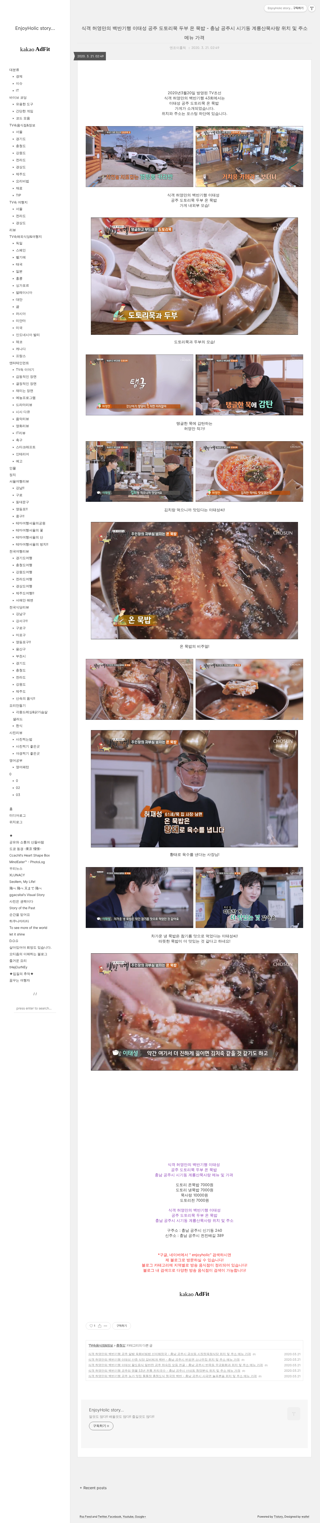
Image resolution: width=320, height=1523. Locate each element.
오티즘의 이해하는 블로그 (28, 954)
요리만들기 (17, 705)
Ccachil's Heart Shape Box (29, 855)
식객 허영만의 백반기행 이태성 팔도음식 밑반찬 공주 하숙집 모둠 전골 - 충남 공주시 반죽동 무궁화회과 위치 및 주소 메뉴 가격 (175, 1365)
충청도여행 (23, 565)
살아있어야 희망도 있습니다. (30, 947)
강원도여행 (23, 572)
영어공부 (15, 760)
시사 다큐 (22, 412)
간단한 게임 (24, 111)
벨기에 (20, 257)
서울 (18, 132)
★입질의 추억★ (21, 974)
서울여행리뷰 (19, 481)
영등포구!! (23, 642)
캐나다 (20, 349)
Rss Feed (86, 1516)
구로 (18, 495)
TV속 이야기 (24, 369)
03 (17, 795)
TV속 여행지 (18, 202)
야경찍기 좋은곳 (27, 753)
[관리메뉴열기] (311, 8)
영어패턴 (22, 767)
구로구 (20, 628)
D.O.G (13, 941)
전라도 (20, 160)
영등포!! (21, 509)
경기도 (20, 139)
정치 (12, 475)
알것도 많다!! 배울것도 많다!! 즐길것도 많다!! (121, 1416)
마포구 (20, 635)
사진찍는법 (23, 739)
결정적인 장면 (26, 384)
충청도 (20, 146)
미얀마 (20, 321)
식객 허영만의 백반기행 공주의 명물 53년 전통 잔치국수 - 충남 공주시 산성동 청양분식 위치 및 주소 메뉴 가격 (164, 1370)
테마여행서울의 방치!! (31, 544)
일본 (18, 271)
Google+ (140, 1516)
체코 (18, 342)
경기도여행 (23, 558)
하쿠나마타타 (19, 921)
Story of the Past (22, 908)
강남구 (20, 614)
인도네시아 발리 (27, 335)
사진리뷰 (15, 733)
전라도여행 (23, 579)
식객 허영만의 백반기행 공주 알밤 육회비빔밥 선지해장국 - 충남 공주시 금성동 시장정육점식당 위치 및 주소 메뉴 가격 (169, 1354)
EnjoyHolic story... (35, 28)
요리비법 (22, 181)
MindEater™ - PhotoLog (27, 862)
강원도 (20, 153)
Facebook (114, 1516)
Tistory (278, 1516)
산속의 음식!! (25, 698)
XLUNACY (17, 875)
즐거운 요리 (18, 960)
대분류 (14, 70)
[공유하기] (100, 1325)
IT (17, 90)
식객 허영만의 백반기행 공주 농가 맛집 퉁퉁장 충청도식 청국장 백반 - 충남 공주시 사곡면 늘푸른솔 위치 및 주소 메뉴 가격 (172, 1376)
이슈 (18, 83)
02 (17, 788)
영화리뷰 (22, 426)
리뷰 (12, 230)
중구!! (19, 516)
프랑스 (20, 356)
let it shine (17, 934)
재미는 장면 (24, 391)
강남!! (19, 488)
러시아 (20, 314)
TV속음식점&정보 (22, 125)
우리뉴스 (15, 868)
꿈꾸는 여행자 (19, 980)
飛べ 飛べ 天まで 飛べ (25, 888)
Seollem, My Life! (22, 882)
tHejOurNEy (18, 967)
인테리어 (22, 454)
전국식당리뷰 (19, 607)
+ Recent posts (93, 1487)
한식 (18, 726)
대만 (18, 299)
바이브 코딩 (18, 97)
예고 (18, 461)
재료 (18, 188)
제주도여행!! (24, 593)
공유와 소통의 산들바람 (26, 842)
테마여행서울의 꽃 (29, 530)
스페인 (20, 250)
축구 (18, 440)
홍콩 (18, 278)
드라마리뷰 (23, 405)
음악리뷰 (22, 419)
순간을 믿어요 (19, 914)
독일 (18, 243)
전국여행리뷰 (19, 551)
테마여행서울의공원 (30, 523)
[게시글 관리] (105, 1325)
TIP (18, 195)
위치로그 (15, 822)
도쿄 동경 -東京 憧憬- (25, 849)
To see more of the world (28, 928)
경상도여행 (23, 586)
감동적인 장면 (26, 376)
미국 (18, 328)
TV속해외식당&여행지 (25, 236)
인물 (12, 468)
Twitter (102, 1516)
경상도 (20, 167)
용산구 (20, 649)
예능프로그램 (25, 398)
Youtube (128, 1516)
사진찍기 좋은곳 (27, 746)
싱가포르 (22, 285)
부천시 (20, 656)
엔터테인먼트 (19, 363)
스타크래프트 (25, 447)
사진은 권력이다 (21, 901)
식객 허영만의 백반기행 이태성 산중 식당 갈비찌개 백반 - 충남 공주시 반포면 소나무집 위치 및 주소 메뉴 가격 (164, 1359)
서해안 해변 (24, 600)
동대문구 (22, 502)
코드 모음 (22, 118)
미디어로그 (17, 815)
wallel (305, 1516)
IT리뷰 (20, 433)
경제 (18, 76)
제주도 (20, 174)
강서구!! (21, 621)
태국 (18, 264)
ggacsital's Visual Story (27, 895)
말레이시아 (23, 292)
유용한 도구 (24, 104)
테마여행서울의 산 (29, 537)
